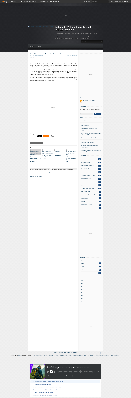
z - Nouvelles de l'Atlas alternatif (88, 194)
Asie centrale (83, 208)
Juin (82, 269)
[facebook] (84, 1)
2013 (82, 283)
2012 (82, 286)
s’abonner (52, 375)
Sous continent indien (85, 181)
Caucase (83, 201)
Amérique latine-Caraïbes (86, 162)
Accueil (32, 46)
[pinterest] (89, 1)
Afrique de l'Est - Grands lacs (87, 168)
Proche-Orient (84, 159)
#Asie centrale (74, 55)
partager (61, 375)
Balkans (82, 185)
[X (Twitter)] (87, 1)
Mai (82, 273)
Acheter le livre (84, 120)
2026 (82, 260)
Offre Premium (91, 355)
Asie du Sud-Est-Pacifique (86, 178)
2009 (82, 295)
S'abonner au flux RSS (89, 100)
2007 (82, 301)
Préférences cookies (115, 355)
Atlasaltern (20, 355)
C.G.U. (70, 355)
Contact (40, 46)
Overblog (75, 352)
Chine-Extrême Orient (85, 191)
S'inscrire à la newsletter (36, 143)
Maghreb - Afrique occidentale (87, 165)
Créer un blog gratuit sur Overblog (40, 355)
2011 (82, 289)
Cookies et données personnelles (102, 355)
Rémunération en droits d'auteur (79, 355)
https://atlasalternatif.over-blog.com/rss (91, 101)
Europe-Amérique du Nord (86, 204)
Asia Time (32, 57)
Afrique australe (84, 198)
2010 (82, 292)
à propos (69, 375)
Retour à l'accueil (53, 172)
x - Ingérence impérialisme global (88, 175)
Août (82, 263)
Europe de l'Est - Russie (86, 172)
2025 (82, 277)
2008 (82, 298)
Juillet (82, 266)
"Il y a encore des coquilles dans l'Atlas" (89, 137)
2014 (82, 280)
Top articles (51, 355)
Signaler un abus (63, 355)
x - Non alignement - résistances (88, 188)
